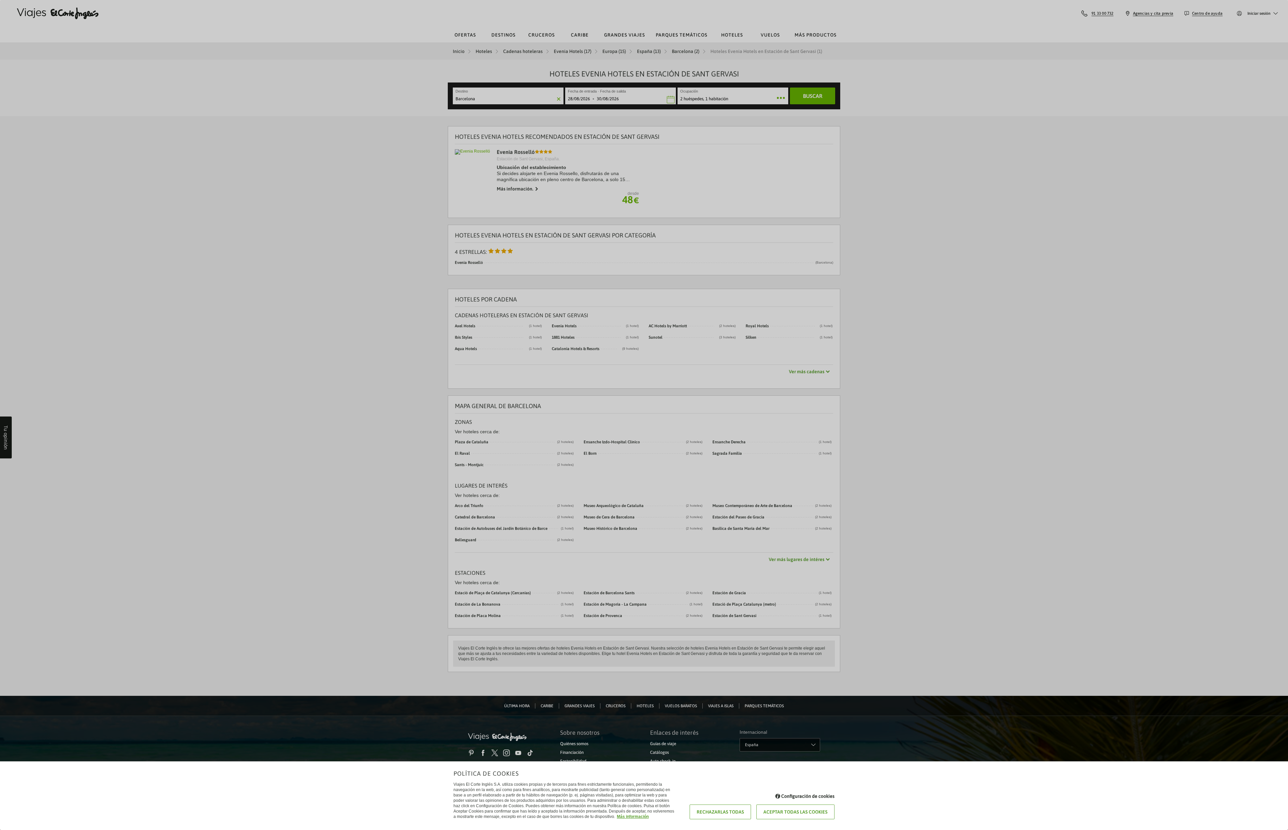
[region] (644, 415)
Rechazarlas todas (720, 812)
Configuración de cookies (808, 796)
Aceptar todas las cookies (795, 812)
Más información (633, 816)
